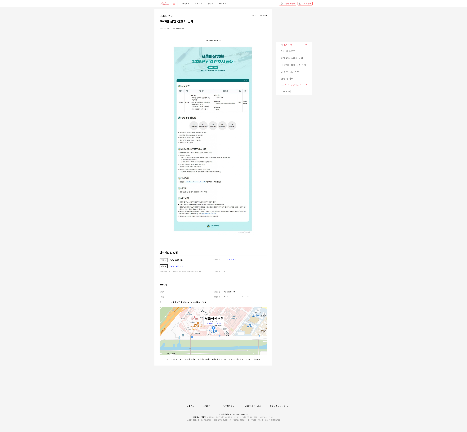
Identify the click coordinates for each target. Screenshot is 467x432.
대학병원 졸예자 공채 (292, 58)
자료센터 (223, 3)
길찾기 (219, 323)
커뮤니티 (186, 3)
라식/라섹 (286, 91)
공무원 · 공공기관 (290, 71)
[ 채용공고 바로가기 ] (213, 40)
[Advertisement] (294, 24)
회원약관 (207, 406)
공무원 (211, 3)
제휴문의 (190, 406)
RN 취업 (198, 3)
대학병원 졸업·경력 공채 (293, 65)
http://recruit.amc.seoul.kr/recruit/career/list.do (237, 297)
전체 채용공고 (288, 51)
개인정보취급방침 (227, 406)
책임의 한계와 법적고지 (279, 406)
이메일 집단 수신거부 (252, 406)
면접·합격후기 (288, 78)
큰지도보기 (210, 323)
